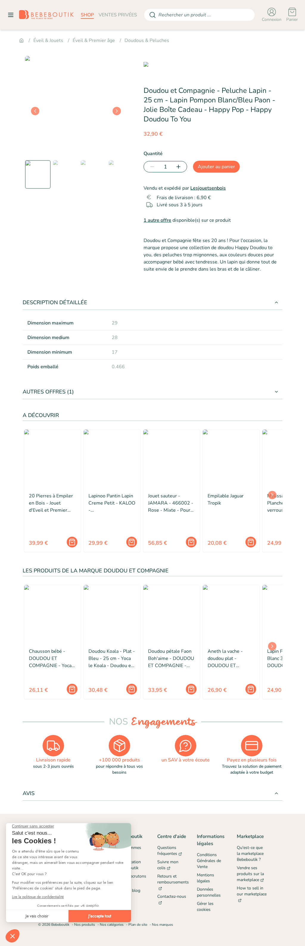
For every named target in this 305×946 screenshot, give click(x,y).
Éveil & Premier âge (94, 40)
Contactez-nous (171, 896)
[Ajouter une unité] (179, 166)
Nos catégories (112, 924)
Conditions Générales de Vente (209, 860)
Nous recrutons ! (132, 879)
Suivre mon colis (167, 865)
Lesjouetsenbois (208, 188)
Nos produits (84, 924)
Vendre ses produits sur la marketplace (250, 874)
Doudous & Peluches (147, 40)
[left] (35, 111)
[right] (117, 111)
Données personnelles (209, 892)
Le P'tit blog (129, 890)
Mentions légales (205, 878)
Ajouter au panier (216, 166)
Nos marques (162, 924)
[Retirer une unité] (151, 166)
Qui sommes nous (129, 850)
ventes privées (118, 15)
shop (87, 15)
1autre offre (157, 220)
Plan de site (137, 924)
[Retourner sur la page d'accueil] (46, 15)
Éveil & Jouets (48, 40)
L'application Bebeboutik (129, 865)
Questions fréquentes (167, 850)
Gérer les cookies (205, 906)
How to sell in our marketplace (252, 891)
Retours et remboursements (172, 879)
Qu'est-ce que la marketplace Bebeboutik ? (250, 853)
